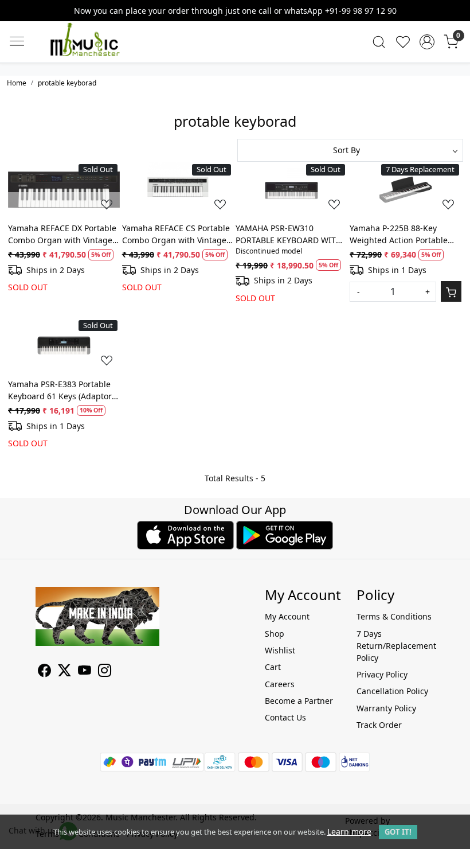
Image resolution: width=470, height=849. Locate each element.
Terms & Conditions (394, 616)
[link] (379, 41)
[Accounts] (427, 41)
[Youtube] (84, 672)
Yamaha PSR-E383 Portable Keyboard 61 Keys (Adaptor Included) (60, 390)
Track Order (379, 724)
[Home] (102, 50)
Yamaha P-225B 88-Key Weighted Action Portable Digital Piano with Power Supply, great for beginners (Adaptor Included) (403, 234)
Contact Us (285, 717)
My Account (287, 616)
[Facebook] (44, 672)
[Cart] (451, 291)
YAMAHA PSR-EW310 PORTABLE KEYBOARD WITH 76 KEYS (289, 234)
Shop (274, 633)
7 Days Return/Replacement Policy (395, 645)
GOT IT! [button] (398, 832)
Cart (273, 666)
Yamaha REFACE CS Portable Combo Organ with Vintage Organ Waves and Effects (176, 234)
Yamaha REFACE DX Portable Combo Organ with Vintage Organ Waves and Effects (62, 234)
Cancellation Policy (392, 691)
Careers (280, 684)
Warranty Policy (386, 708)
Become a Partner (299, 700)
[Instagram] (104, 672)
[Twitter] (64, 672)
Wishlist (280, 650)
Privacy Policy (382, 674)
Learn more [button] (349, 831)
